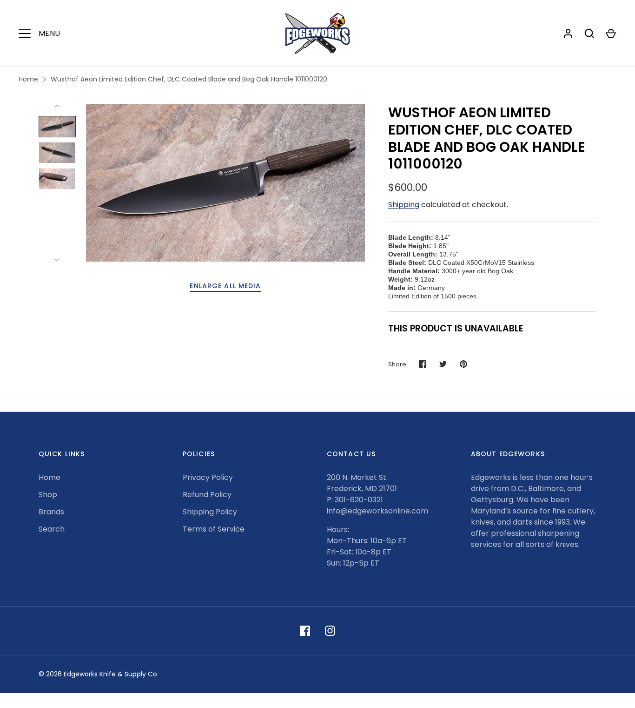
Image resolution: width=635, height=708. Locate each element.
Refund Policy (207, 494)
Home (28, 79)
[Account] (568, 33)
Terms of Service (214, 529)
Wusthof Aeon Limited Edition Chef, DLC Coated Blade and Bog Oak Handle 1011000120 (189, 79)
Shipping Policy (210, 511)
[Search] (589, 33)
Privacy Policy (208, 477)
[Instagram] (330, 630)
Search (52, 529)
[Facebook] (305, 630)
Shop (48, 494)
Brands (51, 511)
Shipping (403, 204)
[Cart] (611, 33)
